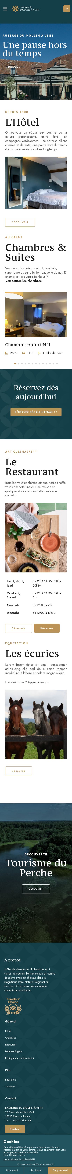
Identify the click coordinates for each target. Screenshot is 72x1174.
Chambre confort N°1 (28, 345)
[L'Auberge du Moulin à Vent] (27, 9)
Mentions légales (14, 1051)
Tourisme (10, 1086)
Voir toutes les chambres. (23, 281)
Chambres (10, 1038)
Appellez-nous (38, 682)
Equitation (10, 1079)
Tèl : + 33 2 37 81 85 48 (18, 1120)
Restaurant (10, 1044)
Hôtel (8, 1031)
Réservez (66, 8)
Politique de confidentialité (19, 1058)
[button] (20, 222)
